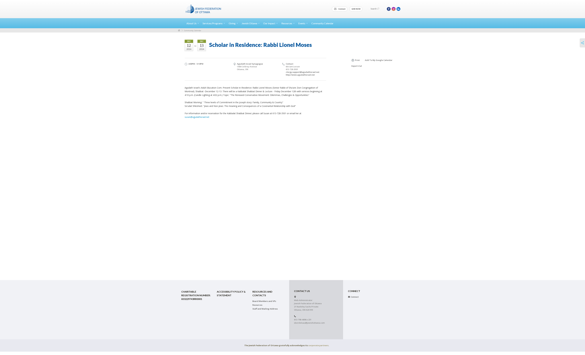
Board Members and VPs (264, 301)
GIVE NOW (356, 9)
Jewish (249, 23)
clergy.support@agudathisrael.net (302, 72)
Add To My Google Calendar (378, 60)
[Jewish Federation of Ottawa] (203, 9)
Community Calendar (322, 23)
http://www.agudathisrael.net (300, 74)
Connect (342, 9)
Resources (257, 305)
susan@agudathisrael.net (197, 117)
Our (269, 23)
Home (179, 30)
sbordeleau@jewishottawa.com (309, 322)
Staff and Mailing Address (265, 308)
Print (357, 60)
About (191, 23)
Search (374, 8)
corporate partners (318, 345)
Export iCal (356, 66)
